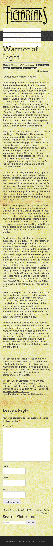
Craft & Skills (42, 65)
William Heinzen (30, 68)
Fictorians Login (44, 541)
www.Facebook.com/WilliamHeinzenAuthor (24, 394)
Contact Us (22, 40)
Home (22, 30)
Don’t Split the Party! (14, 510)
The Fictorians (22, 35)
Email (6, 477)
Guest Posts (16, 68)
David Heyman (28, 65)
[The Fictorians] (26, 23)
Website (6, 489)
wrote (16, 145)
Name (6, 465)
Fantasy (6, 68)
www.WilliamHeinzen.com (16, 391)
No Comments (45, 71)
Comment (8, 426)
